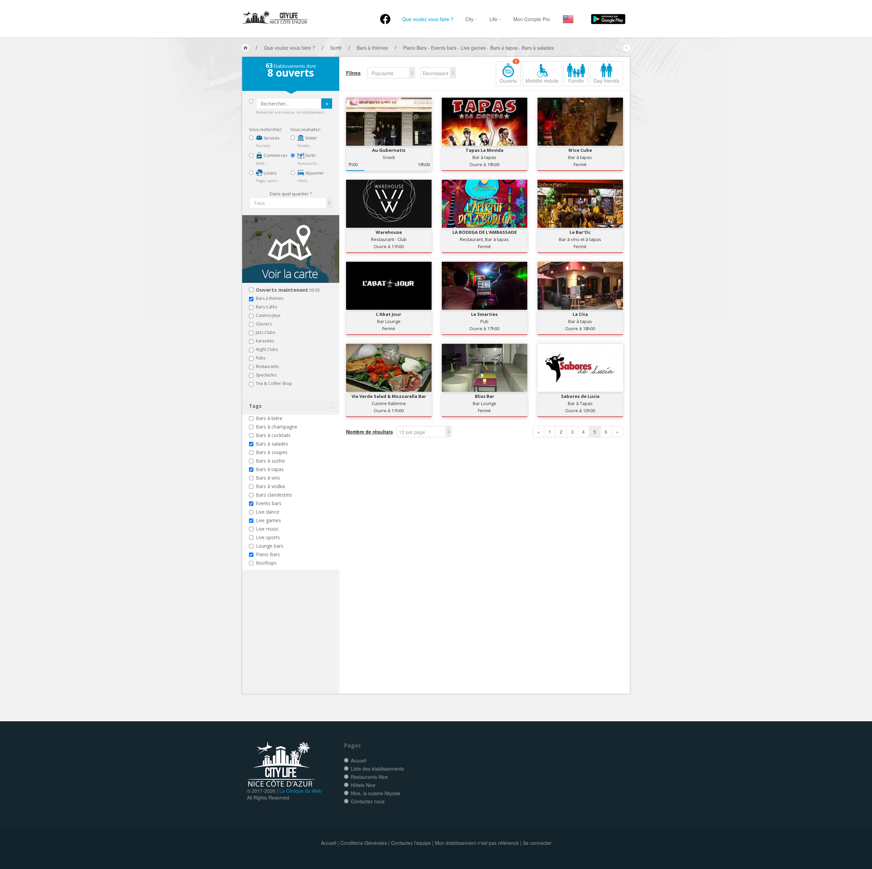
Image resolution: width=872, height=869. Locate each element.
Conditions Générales (363, 842)
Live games (268, 520)
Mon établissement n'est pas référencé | (478, 842)
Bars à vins (268, 477)
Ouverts (508, 72)
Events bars (268, 503)
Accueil (358, 760)
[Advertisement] (289, 644)
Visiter (310, 138)
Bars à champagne (276, 426)
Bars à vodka (270, 486)
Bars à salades (272, 443)
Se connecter (537, 842)
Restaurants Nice (369, 776)
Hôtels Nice (363, 785)
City (469, 19)
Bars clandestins (274, 495)
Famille (576, 80)
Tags (255, 406)
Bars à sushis (270, 460)
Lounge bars (269, 546)
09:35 (288, 290)
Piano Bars (268, 554)
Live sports (268, 537)
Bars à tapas (270, 469)
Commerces (275, 155)
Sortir (310, 155)
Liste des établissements (377, 768)
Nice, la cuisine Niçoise (375, 793)
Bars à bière (269, 418)
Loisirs (269, 173)
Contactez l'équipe (411, 842)
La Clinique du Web (300, 790)
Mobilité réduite (542, 80)
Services (271, 138)
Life (493, 19)
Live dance (267, 512)
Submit (326, 103)
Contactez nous (368, 801)
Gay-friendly (606, 80)
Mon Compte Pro (531, 19)
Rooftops (266, 563)
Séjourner (314, 173)
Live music (267, 529)
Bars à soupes (271, 452)
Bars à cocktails (273, 435)
